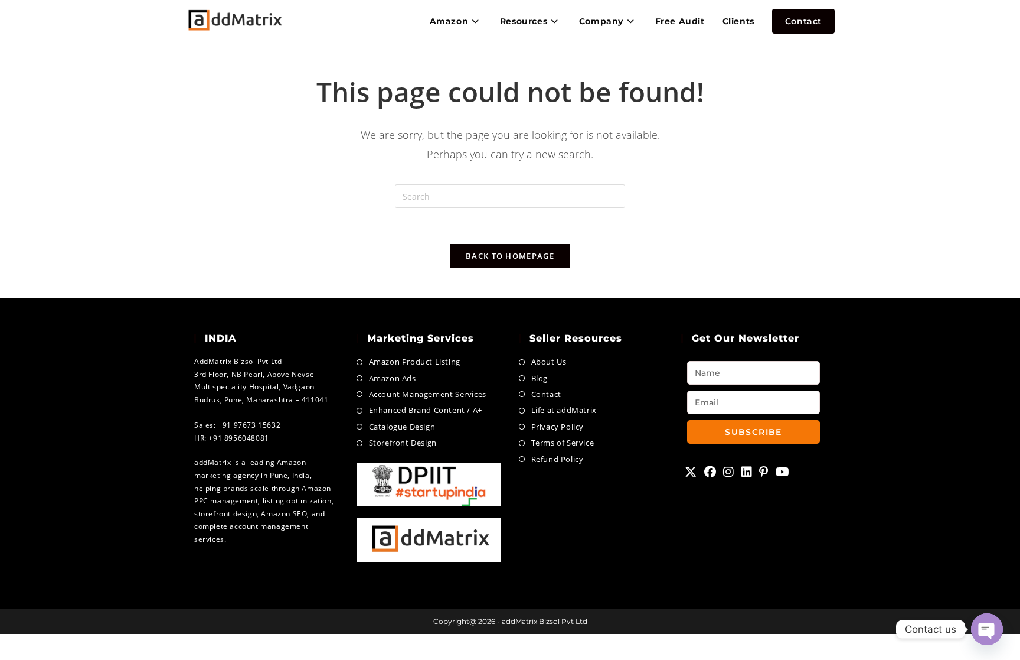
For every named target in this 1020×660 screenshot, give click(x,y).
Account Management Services (427, 394)
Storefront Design (403, 442)
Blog (539, 378)
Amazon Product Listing (414, 361)
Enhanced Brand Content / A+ (425, 410)
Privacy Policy (557, 426)
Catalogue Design (402, 426)
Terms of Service (562, 442)
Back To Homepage (510, 256)
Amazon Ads (392, 378)
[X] (691, 472)
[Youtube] (783, 472)
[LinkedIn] (747, 472)
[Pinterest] (764, 472)
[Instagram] (728, 472)
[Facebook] (710, 472)
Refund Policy (557, 459)
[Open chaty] (987, 629)
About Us (548, 361)
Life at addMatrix (564, 410)
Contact (546, 394)
